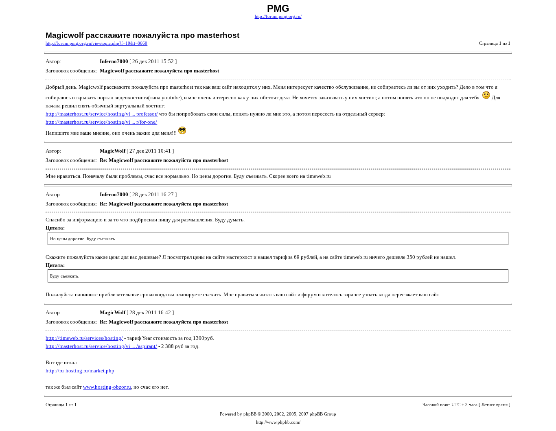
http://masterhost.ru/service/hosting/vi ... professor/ (102, 114)
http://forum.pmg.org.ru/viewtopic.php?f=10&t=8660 (96, 43)
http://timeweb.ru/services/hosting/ (84, 338)
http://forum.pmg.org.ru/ (278, 16)
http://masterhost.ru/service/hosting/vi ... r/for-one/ (101, 122)
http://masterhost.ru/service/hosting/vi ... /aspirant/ (101, 346)
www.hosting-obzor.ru (107, 387)
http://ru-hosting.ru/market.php (80, 371)
